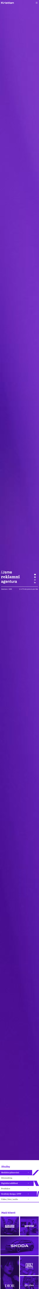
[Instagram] (35, 580)
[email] (35, 574)
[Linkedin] (35, 582)
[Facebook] (35, 577)
